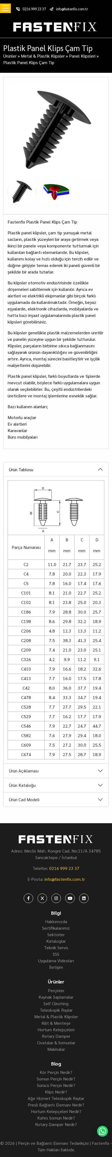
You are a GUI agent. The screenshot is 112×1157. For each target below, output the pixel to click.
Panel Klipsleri (82, 56)
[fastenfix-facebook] (28, 898)
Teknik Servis (56, 947)
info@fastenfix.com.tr (72, 9)
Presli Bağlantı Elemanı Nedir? (56, 1105)
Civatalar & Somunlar (56, 1042)
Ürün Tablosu (21, 469)
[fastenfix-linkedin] (84, 898)
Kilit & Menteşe (56, 1023)
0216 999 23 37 (34, 9)
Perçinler (56, 990)
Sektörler (56, 934)
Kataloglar (56, 941)
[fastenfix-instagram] (56, 898)
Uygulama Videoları (56, 960)
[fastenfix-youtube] (70, 898)
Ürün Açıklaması (24, 771)
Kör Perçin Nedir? (56, 1072)
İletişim (56, 967)
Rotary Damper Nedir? (56, 1124)
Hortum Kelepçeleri (56, 1029)
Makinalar (56, 1049)
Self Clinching (56, 1003)
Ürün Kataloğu (22, 785)
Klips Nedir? (56, 1092)
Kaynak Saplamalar (56, 997)
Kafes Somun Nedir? (56, 1118)
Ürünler (10, 56)
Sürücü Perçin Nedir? (56, 1085)
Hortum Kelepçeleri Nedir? (56, 1111)
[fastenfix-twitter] (42, 898)
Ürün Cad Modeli (24, 799)
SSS (56, 954)
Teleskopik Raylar (56, 1010)
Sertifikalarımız (56, 928)
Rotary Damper (56, 1036)
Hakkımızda (56, 921)
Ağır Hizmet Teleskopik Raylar (56, 1098)
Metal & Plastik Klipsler (43, 56)
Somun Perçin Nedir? (56, 1078)
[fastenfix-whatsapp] (102, 1131)
